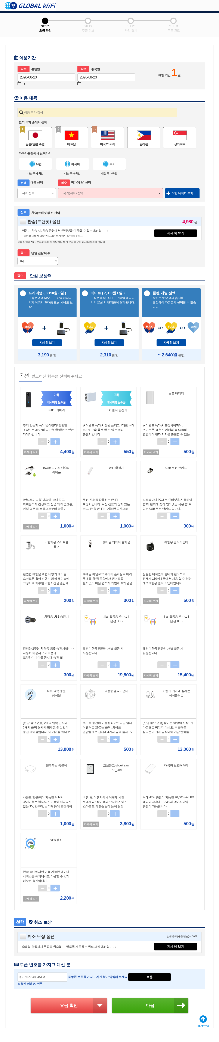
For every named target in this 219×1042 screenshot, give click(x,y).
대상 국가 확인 (35, 173)
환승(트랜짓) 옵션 (44, 221)
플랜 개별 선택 (174, 300)
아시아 (75, 164)
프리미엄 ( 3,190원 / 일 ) (50, 300)
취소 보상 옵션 (41, 936)
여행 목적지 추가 (182, 193)
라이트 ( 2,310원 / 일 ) (112, 297)
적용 (149, 977)
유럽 (39, 164)
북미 (112, 164)
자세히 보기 (175, 233)
